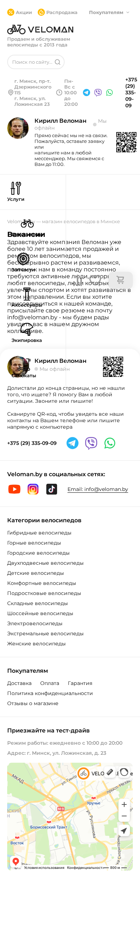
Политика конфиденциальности (50, 693)
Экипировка (26, 340)
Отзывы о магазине (33, 703)
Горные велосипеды (34, 543)
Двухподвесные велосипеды (45, 563)
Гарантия (80, 683)
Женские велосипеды (36, 643)
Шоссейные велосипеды (40, 613)
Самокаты (23, 375)
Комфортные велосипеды (41, 583)
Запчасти (23, 269)
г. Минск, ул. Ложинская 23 (32, 101)
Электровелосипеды (34, 623)
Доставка (19, 683)
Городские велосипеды (38, 553)
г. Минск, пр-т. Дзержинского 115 (32, 86)
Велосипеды (27, 234)
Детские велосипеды (35, 573)
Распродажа (62, 12)
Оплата (49, 683)
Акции (24, 12)
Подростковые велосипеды (44, 593)
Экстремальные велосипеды (45, 633)
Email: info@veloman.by (97, 489)
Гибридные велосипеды (39, 532)
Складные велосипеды (37, 603)
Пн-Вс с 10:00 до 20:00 (71, 92)
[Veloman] (40, 29)
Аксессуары (26, 305)
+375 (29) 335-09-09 (131, 92)
